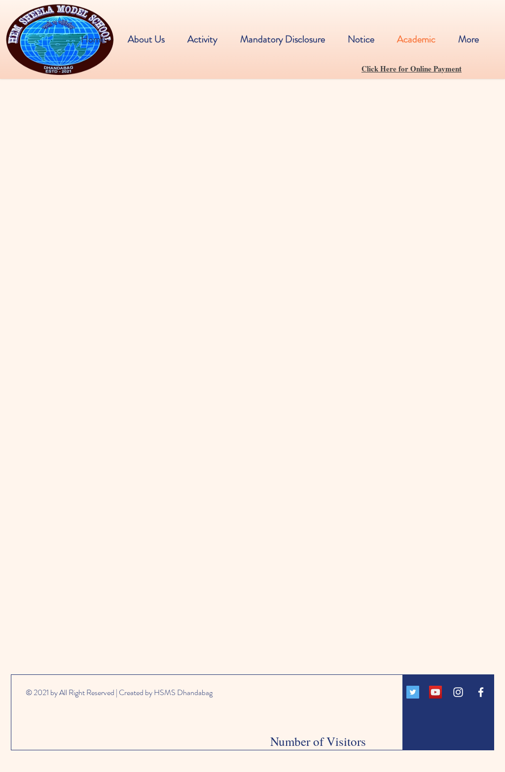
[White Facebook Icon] (480, 692)
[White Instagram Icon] (458, 692)
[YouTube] (435, 692)
